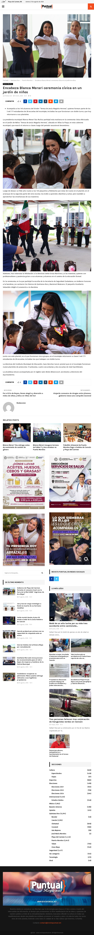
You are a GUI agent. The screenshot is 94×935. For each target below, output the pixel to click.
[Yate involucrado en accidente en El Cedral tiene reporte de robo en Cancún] (81, 645)
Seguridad (53, 850)
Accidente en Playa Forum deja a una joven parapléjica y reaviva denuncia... (81, 681)
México (52, 804)
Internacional (54, 797)
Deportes (52, 780)
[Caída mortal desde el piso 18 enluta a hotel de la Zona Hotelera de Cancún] (9, 620)
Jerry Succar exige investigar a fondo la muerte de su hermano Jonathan (29, 606)
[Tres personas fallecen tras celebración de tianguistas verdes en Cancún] (70, 703)
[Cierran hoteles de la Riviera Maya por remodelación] (9, 648)
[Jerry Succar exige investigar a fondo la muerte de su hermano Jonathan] (9, 607)
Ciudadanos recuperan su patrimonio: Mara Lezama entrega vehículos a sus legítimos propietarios (30, 677)
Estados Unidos (57, 800)
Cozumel (55, 827)
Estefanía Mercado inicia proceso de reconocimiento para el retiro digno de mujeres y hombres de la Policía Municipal (30, 661)
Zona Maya (56, 847)
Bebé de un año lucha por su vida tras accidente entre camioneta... (68, 624)
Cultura (52, 770)
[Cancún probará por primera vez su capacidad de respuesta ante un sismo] (9, 634)
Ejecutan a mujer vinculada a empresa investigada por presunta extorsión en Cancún (59, 657)
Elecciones (53, 783)
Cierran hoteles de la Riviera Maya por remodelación (30, 646)
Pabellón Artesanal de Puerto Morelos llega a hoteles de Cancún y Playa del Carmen (77, 447)
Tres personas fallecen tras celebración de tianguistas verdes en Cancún (69, 720)
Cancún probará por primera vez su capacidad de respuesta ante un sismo (30, 633)
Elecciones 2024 (58, 794)
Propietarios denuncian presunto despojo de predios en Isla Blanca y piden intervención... (57, 682)
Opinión (52, 810)
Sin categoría (54, 854)
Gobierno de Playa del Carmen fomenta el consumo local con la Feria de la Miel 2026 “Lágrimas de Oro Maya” (30, 591)
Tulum (54, 844)
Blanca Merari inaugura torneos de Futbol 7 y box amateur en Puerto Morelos (46, 447)
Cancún (54, 820)
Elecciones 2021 (58, 787)
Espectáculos (57, 773)
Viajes (54, 777)
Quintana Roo (54, 814)
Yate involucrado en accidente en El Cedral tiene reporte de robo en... (81, 656)
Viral (51, 861)
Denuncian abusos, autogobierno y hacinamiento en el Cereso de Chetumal (58, 753)
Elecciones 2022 (58, 790)
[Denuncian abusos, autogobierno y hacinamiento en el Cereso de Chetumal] (59, 741)
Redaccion (8, 96)
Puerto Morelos (7, 84)
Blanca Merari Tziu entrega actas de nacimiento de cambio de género (16, 447)
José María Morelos (59, 834)
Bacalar (54, 817)
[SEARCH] (42, 573)
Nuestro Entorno (55, 807)
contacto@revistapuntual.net (50, 923)
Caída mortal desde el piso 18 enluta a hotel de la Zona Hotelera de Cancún (30, 619)
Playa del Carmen (58, 837)
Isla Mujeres (56, 830)
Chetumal (55, 824)
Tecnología (53, 857)
